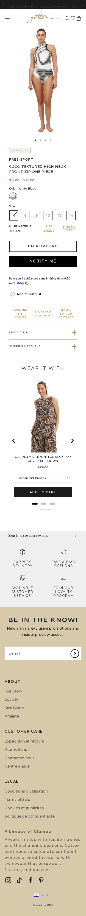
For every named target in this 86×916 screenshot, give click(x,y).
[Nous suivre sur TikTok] (19, 880)
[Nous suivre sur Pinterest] (41, 880)
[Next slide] (72, 440)
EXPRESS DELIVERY (22, 564)
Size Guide (14, 708)
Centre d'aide (17, 766)
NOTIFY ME (43, 261)
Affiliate (12, 716)
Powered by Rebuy (43, 509)
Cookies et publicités (24, 808)
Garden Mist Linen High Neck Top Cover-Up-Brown (43, 459)
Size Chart (49, 229)
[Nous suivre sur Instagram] (8, 880)
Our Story (13, 691)
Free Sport (21, 159)
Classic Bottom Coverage (66, 313)
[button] (73, 18)
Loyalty (11, 699)
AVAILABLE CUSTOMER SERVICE (22, 592)
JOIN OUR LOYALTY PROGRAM (63, 592)
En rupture (43, 246)
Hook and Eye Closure (20, 313)
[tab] (35, 504)
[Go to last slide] (13, 440)
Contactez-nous (20, 758)
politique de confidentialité (30, 816)
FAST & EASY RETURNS (63, 564)
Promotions (16, 749)
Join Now (70, 4)
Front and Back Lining (43, 313)
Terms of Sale (17, 799)
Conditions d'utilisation (26, 791)
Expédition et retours (24, 741)
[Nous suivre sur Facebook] (30, 880)
